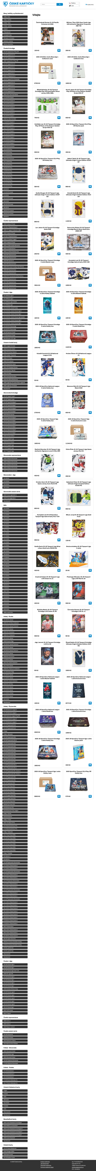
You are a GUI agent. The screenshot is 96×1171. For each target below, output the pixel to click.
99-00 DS (6, 207)
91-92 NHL (6, 606)
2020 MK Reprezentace (10, 269)
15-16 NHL (6, 533)
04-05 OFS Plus (8, 180)
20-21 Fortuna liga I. (9, 1007)
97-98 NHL (6, 588)
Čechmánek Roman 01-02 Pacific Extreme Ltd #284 (47, 23)
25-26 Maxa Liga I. (8, 298)
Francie (6, 1093)
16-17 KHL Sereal (8, 665)
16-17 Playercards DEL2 (10, 767)
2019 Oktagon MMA (9, 1151)
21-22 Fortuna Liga (9, 1054)
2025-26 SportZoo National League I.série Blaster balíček (47, 677)
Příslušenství (7, 32)
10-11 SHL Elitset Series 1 (10, 905)
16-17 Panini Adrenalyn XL (11, 1083)
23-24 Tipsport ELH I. (9, 73)
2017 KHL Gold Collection (10, 662)
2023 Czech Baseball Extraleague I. (13, 1131)
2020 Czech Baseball (9, 1137)
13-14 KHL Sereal (8, 687)
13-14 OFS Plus (8, 149)
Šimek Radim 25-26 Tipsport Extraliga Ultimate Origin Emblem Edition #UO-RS (79, 644)
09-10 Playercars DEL (9, 783)
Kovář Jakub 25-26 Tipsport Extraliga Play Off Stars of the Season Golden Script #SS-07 (78, 91)
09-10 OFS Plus (8, 164)
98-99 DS (6, 216)
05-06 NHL (7, 563)
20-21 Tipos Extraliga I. (10, 432)
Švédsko (6, 1105)
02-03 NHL (6, 572)
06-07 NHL (6, 560)
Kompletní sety (8, 35)
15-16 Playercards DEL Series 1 (12, 774)
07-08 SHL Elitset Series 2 (11, 920)
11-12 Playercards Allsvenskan (12, 899)
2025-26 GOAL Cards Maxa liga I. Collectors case (47, 57)
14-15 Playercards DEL (10, 777)
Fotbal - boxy (7, 23)
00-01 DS (6, 201)
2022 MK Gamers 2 (9, 260)
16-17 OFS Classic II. (9, 128)
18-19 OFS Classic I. (9, 115)
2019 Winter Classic (9, 442)
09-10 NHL (6, 551)
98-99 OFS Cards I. (9, 213)
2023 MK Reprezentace (10, 254)
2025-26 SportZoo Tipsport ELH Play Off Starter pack (78, 125)
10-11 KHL (6, 699)
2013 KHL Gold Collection (10, 681)
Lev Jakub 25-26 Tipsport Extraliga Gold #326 (47, 228)
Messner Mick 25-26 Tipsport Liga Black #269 (78, 387)
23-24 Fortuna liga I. (9, 985)
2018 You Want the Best (10, 119)
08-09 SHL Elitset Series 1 (11, 917)
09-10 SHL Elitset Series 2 (11, 908)
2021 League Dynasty (9, 346)
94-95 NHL (6, 597)
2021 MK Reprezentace (10, 263)
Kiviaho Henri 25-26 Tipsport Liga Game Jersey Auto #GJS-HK (47, 483)
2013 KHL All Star (8, 684)
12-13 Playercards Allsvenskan (12, 889)
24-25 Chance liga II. (9, 976)
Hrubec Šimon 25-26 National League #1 (78, 354)
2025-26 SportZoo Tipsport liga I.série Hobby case (47, 772)
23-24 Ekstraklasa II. (9, 1074)
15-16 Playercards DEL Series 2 (12, 770)
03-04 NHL (7, 569)
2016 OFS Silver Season (10, 352)
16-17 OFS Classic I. (9, 131)
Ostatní (6, 29)
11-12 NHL (6, 545)
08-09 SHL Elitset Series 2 (11, 914)
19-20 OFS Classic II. (9, 106)
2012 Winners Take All (9, 370)
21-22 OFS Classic (9, 97)
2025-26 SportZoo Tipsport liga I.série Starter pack (79, 739)
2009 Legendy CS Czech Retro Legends (14, 382)
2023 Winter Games (9, 414)
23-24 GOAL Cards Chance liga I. (12, 314)
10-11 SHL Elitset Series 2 (10, 902)
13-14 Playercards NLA (10, 725)
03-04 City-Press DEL (9, 792)
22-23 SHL (6, 484)
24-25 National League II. (10, 719)
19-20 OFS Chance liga (10, 326)
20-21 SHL (6, 487)
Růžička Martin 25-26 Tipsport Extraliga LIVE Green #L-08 (47, 610)
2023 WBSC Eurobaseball (11, 1125)
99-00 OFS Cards (8, 204)
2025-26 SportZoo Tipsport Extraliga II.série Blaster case (47, 261)
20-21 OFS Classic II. (9, 100)
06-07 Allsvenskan (9, 926)
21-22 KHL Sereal (8, 629)
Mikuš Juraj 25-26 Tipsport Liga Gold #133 (78, 515)
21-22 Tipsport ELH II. (9, 88)
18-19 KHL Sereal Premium (11, 650)
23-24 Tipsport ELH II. (9, 70)
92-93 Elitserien (8, 816)
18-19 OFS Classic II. (9, 112)
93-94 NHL (6, 600)
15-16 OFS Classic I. (9, 137)
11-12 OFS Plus (8, 155)
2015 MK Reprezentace (10, 288)
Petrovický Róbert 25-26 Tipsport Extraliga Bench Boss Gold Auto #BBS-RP (78, 229)
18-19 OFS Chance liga (10, 329)
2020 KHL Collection (9, 635)
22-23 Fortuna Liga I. (9, 995)
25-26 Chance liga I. (9, 967)
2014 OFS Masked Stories (10, 367)
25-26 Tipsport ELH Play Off (11, 51)
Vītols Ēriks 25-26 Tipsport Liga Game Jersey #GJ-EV (78, 450)
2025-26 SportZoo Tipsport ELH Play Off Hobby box (47, 159)
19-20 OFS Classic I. (9, 109)
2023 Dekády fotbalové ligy (11, 989)
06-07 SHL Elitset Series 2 (11, 929)
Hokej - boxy (7, 16)
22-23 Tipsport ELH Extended (11, 79)
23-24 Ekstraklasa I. (9, 1077)
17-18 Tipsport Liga (9, 448)
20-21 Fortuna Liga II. (9, 1004)
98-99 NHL (6, 585)
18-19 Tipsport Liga (9, 445)
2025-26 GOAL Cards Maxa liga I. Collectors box (78, 57)
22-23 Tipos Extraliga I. (10, 420)
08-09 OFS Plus (8, 167)
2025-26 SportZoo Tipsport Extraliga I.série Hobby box (47, 739)
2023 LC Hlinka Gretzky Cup (11, 251)
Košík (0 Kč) (90, 4)
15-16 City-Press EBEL (10, 838)
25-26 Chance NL (8, 1034)
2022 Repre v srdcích (9, 1027)
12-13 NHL (6, 542)
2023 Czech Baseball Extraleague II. (13, 1128)
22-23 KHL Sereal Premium (11, 626)
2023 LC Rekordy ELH (9, 76)
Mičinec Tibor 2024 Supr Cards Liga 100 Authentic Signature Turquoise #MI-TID (79, 24)
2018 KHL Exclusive (9, 656)
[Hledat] (60, 4)
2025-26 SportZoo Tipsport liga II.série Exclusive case (78, 419)
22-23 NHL (6, 511)
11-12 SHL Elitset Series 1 (10, 896)
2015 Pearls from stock (10, 364)
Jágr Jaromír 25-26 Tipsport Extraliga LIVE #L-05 (47, 643)
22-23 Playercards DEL (10, 749)
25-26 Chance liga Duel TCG (11, 970)
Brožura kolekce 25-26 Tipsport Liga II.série (78, 547)
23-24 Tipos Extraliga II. (10, 408)
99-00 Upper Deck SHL (10, 938)
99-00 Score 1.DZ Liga (10, 338)
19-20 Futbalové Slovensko (11, 1060)
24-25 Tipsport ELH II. (9, 64)
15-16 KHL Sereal (8, 674)
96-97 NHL (6, 591)
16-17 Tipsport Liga (9, 451)
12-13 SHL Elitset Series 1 (10, 886)
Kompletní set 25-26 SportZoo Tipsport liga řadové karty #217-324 (47, 515)
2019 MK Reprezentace (10, 273)
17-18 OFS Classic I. (9, 125)
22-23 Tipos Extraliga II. (10, 417)
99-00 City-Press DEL (9, 801)
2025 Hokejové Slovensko (10, 461)
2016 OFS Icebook (8, 361)
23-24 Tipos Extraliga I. (10, 411)
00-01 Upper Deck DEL (10, 798)
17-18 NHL (6, 527)
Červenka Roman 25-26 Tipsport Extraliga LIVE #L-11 (79, 610)
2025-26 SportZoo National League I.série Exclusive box (79, 677)
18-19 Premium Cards (9, 332)
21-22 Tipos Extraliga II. (10, 423)
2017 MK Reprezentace (10, 282)
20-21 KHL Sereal (8, 638)
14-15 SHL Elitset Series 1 (10, 868)
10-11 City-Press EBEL (10, 850)
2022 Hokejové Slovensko (10, 470)
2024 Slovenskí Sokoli (9, 1051)
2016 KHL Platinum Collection (12, 668)
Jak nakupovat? (44, 1163)
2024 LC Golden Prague (10, 239)
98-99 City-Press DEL (9, 804)
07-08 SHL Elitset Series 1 (10, 923)
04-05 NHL (7, 566)
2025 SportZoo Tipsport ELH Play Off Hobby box (78, 772)
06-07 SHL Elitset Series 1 (11, 932)
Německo (6, 1099)
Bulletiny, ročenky (8, 41)
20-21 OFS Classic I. (9, 103)
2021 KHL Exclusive (9, 632)
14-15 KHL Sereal (8, 677)
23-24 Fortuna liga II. (9, 982)
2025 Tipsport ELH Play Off (11, 61)
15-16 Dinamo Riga (9, 671)
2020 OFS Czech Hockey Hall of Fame (14, 266)
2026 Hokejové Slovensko (10, 458)
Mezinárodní (7, 954)
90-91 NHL (6, 609)
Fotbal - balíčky (8, 26)
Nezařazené (7, 388)
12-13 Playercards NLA (10, 728)
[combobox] (74, 3)
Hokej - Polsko (7, 819)
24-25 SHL (6, 481)
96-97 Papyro (7, 1013)
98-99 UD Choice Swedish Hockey (13, 941)
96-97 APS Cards (8, 1010)
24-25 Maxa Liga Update (10, 301)
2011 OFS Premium (9, 158)
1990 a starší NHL (8, 612)
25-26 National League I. (10, 712)
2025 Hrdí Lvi (7, 1020)
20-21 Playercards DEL (10, 755)
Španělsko (6, 1102)
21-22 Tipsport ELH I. (9, 91)
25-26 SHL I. (7, 859)
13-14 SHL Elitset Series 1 (10, 877)
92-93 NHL (6, 603)
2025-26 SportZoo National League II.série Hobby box (47, 387)
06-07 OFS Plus (8, 173)
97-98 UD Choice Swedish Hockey (13, 944)
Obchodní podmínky (45, 1165)
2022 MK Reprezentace (10, 257)
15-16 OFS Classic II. (9, 134)
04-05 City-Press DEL (9, 789)
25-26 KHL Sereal (8, 620)
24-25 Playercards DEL (10, 743)
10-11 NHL (6, 548)
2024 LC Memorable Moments (12, 245)
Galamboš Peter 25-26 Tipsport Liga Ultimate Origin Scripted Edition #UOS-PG (78, 483)
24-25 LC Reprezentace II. (11, 227)
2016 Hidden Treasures (10, 355)
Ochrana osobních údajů (46, 1167)
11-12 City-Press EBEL (10, 847)
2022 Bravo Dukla (8, 1037)
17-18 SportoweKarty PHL (10, 828)
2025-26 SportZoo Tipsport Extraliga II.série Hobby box (47, 325)
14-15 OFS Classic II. (9, 140)
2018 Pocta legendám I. (10, 498)
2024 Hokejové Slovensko (10, 464)
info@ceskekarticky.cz (78, 1167)
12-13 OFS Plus (8, 152)
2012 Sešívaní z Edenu (10, 1040)
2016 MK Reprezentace (10, 285)
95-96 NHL (6, 594)
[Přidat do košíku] (58, 50)
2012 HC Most (7, 373)
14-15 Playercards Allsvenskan (12, 871)
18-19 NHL (6, 524)
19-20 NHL (6, 520)
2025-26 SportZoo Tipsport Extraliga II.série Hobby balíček (47, 292)
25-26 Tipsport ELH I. (9, 58)
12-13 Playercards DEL (10, 780)
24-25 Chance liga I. (9, 979)
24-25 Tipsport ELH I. (9, 67)
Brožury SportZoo (8, 44)
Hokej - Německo (8, 734)
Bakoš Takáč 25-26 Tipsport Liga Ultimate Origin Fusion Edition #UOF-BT (78, 160)
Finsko (5, 731)
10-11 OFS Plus (8, 161)
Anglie (5, 1090)
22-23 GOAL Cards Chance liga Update (14, 317)
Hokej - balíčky (7, 19)
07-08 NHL (6, 557)
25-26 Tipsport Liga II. (9, 396)
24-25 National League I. (10, 722)
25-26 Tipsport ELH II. (9, 54)
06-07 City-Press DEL (9, 786)
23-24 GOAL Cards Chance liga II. (13, 311)
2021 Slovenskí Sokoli (9, 1057)
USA (5, 1109)
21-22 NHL (6, 514)
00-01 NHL (6, 578)
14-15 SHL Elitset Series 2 (11, 865)
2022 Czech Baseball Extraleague (13, 1134)
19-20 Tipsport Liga (9, 439)
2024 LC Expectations (9, 248)
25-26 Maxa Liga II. (9, 295)
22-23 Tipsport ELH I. (9, 85)
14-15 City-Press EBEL (10, 841)
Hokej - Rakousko (8, 831)
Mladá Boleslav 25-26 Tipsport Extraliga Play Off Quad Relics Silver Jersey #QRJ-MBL (47, 91)
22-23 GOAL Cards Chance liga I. (12, 323)
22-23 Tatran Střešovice (10, 1148)
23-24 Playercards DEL (10, 746)
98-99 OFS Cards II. (9, 210)
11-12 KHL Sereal (8, 696)
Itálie (5, 1096)
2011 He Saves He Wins (10, 376)
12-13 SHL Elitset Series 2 (10, 883)
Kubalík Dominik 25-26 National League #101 (47, 354)
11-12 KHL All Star (8, 693)
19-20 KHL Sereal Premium (11, 644)
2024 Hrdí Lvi (7, 1024)
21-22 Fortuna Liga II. (9, 998)
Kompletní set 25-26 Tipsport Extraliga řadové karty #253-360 (79, 261)
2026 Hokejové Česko (9, 224)
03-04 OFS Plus (8, 183)
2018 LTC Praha (8, 358)
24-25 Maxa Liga (8, 304)
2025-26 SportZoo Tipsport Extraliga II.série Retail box (78, 325)
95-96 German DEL (9, 807)
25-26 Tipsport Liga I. (9, 399)
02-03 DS (6, 189)
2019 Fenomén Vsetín (9, 349)
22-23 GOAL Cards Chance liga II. (13, 320)
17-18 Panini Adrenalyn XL (11, 1080)
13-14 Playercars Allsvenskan (11, 880)
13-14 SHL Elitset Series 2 (11, 874)
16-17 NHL (6, 530)
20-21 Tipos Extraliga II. (10, 429)
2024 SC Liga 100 (8, 973)
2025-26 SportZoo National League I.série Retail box (47, 710)
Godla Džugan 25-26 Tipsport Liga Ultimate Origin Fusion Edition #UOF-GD (47, 194)
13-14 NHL (6, 539)
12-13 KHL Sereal (8, 690)
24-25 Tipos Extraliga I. (10, 405)
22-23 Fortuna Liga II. (9, 992)
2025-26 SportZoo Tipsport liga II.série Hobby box (47, 419)
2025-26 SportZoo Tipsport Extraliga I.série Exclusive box (78, 710)
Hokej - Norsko (7, 813)
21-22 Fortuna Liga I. (9, 1001)
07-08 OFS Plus (8, 170)
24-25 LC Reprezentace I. (10, 236)
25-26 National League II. (10, 709)
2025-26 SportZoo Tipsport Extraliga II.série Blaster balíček (78, 292)
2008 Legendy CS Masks (10, 385)
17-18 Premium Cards (9, 335)
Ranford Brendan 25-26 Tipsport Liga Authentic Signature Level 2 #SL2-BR (47, 450)
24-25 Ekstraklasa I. (9, 1070)
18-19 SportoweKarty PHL (10, 825)
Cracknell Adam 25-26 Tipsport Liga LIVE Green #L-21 (47, 577)
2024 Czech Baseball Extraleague (13, 1122)
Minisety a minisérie (9, 38)
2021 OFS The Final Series (11, 94)
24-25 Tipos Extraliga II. (10, 402)
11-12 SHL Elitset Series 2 (10, 893)
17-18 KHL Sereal (8, 659)
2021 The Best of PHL (9, 822)
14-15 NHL (6, 536)
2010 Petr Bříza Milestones (11, 379)
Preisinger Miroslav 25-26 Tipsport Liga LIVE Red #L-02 (78, 577)
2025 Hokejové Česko (9, 233)
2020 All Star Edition (9, 435)
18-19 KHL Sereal (8, 653)
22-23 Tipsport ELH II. (9, 82)
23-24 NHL (7, 508)
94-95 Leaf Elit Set (8, 951)
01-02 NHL (6, 575)
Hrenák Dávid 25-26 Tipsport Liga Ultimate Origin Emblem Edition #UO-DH (78, 194)
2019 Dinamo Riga (9, 641)
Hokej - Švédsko (8, 853)
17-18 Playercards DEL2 (10, 764)
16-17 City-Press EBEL (10, 835)
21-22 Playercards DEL (10, 752)
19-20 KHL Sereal (8, 647)
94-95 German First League (11, 810)
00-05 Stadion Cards (9, 1157)
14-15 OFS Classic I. (9, 143)
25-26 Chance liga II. (9, 964)
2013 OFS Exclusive (9, 146)
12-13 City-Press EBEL (10, 844)
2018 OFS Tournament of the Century (13, 276)
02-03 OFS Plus (8, 186)
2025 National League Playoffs (12, 716)
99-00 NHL (7, 581)
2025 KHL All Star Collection (11, 623)
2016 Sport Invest (8, 1154)
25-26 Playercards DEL (10, 737)
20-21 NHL (6, 517)
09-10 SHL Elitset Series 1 (11, 911)
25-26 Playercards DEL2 (10, 740)
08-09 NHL (6, 554)
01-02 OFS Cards (8, 192)
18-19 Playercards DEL (10, 761)
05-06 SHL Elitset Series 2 (11, 935)
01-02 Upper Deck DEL (10, 795)
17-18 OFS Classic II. (9, 122)
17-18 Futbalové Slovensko (11, 1063)
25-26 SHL (6, 478)
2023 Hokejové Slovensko (10, 467)
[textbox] (74, 3)
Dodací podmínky (45, 1161)
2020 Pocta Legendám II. (10, 495)
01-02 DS (6, 195)
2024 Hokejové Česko (9, 242)
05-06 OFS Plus (8, 177)
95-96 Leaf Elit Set (8, 947)
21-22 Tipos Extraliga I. (10, 426)
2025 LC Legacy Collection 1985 (12, 230)
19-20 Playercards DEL (10, 758)
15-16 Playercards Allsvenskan (12, 862)
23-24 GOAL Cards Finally (11, 308)
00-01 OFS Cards (8, 198)
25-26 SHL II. (7, 856)
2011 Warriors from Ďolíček (11, 1043)
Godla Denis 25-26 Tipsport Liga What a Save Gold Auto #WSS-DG (47, 547)
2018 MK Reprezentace (10, 279)
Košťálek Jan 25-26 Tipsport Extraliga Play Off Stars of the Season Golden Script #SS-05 (47, 125)
